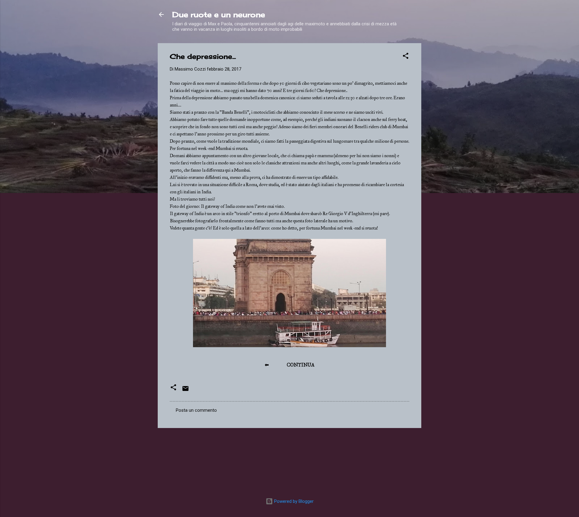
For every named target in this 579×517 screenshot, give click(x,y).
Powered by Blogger (293, 501)
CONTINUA (301, 365)
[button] (405, 57)
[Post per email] (185, 390)
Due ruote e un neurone (218, 14)
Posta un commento (196, 410)
